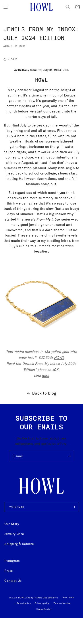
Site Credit (68, 597)
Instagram (12, 561)
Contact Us (13, 581)
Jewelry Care (14, 534)
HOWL (59, 357)
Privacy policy (42, 603)
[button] (5, 7)
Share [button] (12, 59)
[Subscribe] (69, 456)
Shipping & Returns (19, 544)
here (45, 375)
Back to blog (44, 393)
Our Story (11, 524)
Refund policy (24, 603)
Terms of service (62, 603)
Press (8, 571)
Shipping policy (44, 609)
